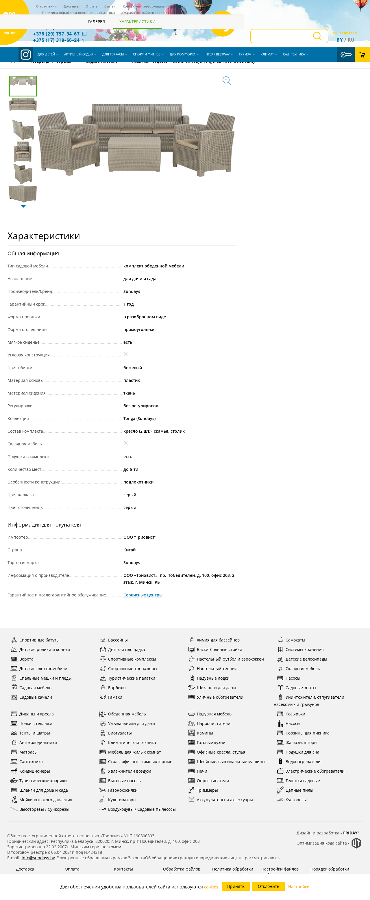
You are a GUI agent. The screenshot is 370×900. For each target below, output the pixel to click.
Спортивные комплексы (132, 659)
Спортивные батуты (39, 640)
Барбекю (117, 687)
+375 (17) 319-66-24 (56, 40)
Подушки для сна (302, 752)
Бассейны (118, 640)
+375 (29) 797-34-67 (56, 34)
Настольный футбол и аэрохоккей (230, 659)
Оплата (91, 6)
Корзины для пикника (308, 733)
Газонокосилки (123, 790)
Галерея (96, 21)
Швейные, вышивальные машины (231, 761)
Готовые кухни (211, 742)
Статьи (110, 6)
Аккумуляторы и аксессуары (225, 799)
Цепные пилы (299, 790)
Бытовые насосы (125, 780)
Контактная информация (143, 6)
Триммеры (207, 790)
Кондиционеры (34, 771)
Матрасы (28, 752)
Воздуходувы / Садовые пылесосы (142, 809)
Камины (205, 733)
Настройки (299, 886)
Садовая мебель (35, 687)
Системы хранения (305, 649)
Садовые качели (35, 697)
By (339, 40)
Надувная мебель (214, 714)
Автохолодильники (38, 742)
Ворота (26, 659)
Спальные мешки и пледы (45, 678)
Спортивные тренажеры (132, 668)
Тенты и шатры (34, 733)
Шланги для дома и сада (43, 790)
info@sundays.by (38, 857)
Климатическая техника (132, 742)
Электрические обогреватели (315, 771)
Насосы (293, 678)
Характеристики (137, 21)
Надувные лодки (213, 678)
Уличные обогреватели (220, 697)
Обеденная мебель (127, 714)
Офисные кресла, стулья (221, 752)
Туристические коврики (43, 780)
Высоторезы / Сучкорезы (44, 809)
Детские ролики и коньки (44, 649)
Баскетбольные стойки (219, 649)
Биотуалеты (120, 733)
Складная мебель (303, 668)
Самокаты (295, 640)
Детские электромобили (43, 668)
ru (351, 40)
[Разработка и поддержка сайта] (356, 847)
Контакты (123, 869)
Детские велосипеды (306, 659)
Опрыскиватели (213, 780)
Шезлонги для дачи (216, 687)
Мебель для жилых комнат (134, 752)
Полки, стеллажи (35, 723)
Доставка (71, 6)
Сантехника (31, 761)
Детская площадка (126, 649)
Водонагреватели (303, 761)
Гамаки (115, 697)
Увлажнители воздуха (129, 771)
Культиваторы (122, 799)
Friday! (351, 833)
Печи (202, 771)
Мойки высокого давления (45, 799)
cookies (211, 887)
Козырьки (295, 714)
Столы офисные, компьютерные (140, 761)
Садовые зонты (301, 687)
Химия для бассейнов (218, 640)
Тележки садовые (303, 780)
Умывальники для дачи (131, 723)
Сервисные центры (142, 595)
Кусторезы (296, 799)
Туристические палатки (131, 678)
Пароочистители (213, 723)
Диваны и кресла (36, 714)
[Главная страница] (13, 62)
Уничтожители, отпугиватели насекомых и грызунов (309, 700)
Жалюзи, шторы (301, 742)
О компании (46, 6)
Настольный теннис (217, 668)
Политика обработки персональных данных (78, 12)
